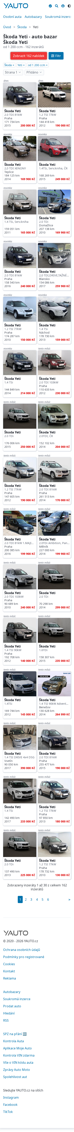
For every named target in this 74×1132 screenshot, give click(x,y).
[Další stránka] (69, 899)
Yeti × (21, 65)
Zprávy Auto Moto (16, 1069)
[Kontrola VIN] (50, 5)
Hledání (9, 1013)
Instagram (11, 1097)
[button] (28, 56)
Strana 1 (11, 72)
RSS (6, 1020)
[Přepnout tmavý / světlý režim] (69, 5)
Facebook (10, 1104)
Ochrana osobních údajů (21, 950)
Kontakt (9, 971)
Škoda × (9, 65)
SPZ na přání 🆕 (15, 1034)
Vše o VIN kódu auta (18, 1062)
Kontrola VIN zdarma (19, 1055)
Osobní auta (12, 16)
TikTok (8, 1112)
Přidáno (32, 72)
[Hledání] (56, 5)
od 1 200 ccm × (38, 65)
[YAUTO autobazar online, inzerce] (16, 6)
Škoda (22, 27)
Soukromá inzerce (58, 16)
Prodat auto (12, 1006)
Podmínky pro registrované (23, 957)
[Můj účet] (63, 5)
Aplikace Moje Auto (17, 1048)
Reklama (9, 978)
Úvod (7, 27)
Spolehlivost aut (15, 1077)
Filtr (58, 56)
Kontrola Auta (13, 1041)
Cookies (9, 964)
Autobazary (33, 16)
